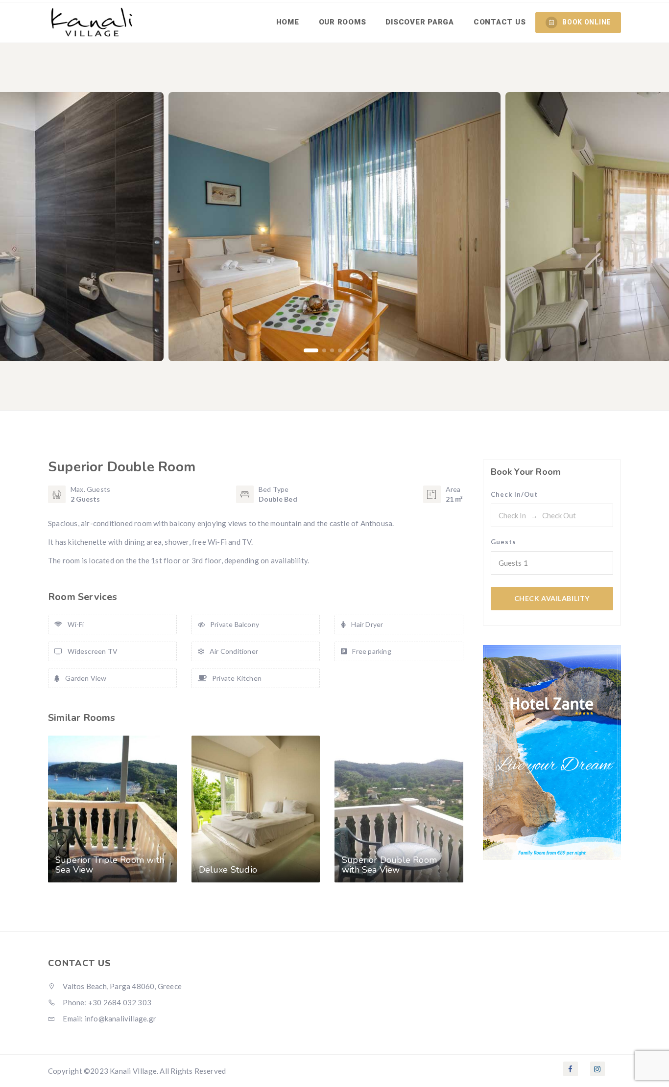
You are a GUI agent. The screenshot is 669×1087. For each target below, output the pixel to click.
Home (287, 22)
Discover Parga (419, 22)
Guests (503, 542)
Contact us (500, 22)
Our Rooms (342, 22)
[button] (311, 350)
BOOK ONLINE (586, 22)
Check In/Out (514, 494)
